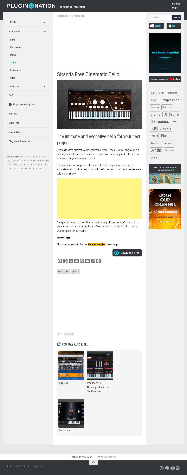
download (127, 252)
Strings (80, 15)
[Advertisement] (99, 45)
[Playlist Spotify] (178, 468)
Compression (170, 100)
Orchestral (69, 334)
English (175, 7)
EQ (165, 114)
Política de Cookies (107, 457)
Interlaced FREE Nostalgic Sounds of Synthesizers (98, 387)
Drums (155, 114)
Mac (77, 271)
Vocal (154, 157)
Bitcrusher (172, 93)
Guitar (174, 114)
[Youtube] (172, 468)
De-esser (155, 107)
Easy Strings (65, 430)
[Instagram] (162, 468)
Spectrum (167, 143)
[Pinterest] (167, 468)
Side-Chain (155, 143)
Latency (174, 121)
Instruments (65, 15)
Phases (154, 135)
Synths (156, 150)
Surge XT (63, 383)
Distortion (166, 107)
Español (176, 3)
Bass (161, 93)
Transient (169, 150)
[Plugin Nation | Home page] (31, 5)
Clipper (154, 100)
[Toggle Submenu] (44, 22)
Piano (165, 136)
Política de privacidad (81, 457)
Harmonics (160, 121)
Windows (65, 271)
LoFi (154, 129)
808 (153, 93)
